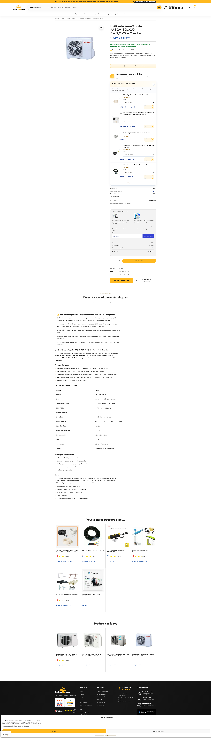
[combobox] (105, 7)
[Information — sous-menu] (105, 14)
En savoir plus (126, 97)
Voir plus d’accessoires (132, 183)
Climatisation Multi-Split (102, 697)
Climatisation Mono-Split (102, 691)
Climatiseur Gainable (101, 694)
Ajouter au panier (139, 260)
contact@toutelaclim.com (127, 702)
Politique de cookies (99, 735)
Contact (81, 699)
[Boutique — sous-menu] (92, 14)
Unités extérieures (69, 18)
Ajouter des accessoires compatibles (133, 66)
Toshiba (121, 268)
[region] (105, 419)
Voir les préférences (158, 731)
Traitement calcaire (101, 702)
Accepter (54, 731)
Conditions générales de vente (85, 708)
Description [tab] (96, 303)
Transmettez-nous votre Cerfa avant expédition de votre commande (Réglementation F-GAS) (133, 229)
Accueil (56, 18)
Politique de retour (84, 715)
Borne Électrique (100, 705)
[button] (101, 27)
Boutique (82, 697)
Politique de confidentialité (86, 705)
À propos (82, 694)
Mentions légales (83, 702)
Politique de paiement (85, 712)
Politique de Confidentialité (110, 735)
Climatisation (61, 18)
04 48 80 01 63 (127, 689)
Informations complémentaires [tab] (108, 303)
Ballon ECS (99, 699)
